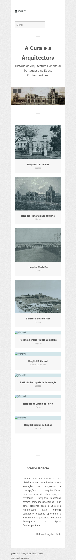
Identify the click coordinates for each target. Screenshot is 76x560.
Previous (15, 91)
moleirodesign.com (20, 558)
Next (19, 91)
